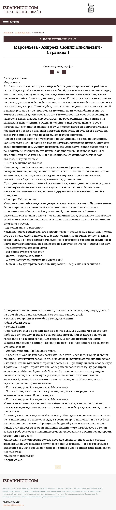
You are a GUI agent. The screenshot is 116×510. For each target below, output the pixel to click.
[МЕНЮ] (5, 22)
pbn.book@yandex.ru (13, 505)
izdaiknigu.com (20, 7)
